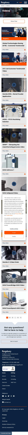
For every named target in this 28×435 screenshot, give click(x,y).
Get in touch (14, 341)
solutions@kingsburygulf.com (14, 364)
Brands (4, 379)
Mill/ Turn (13, 382)
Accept (14, 232)
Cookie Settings (6, 433)
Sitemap (4, 421)
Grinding (13, 379)
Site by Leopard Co (8, 427)
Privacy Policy (18, 213)
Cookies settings (14, 228)
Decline (14, 236)
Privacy (4, 414)
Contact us (7, 402)
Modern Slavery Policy (8, 424)
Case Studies (6, 385)
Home (2, 5)
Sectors (4, 382)
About (4, 376)
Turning (13, 376)
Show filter (14, 21)
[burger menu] (25, 3)
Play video (6, 49)
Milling (13, 373)
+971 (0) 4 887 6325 (14, 362)
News (3, 388)
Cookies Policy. (9, 215)
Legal (3, 418)
